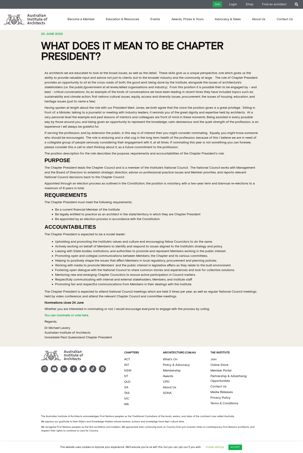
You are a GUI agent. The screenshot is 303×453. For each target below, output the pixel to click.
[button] (296, 4)
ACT (127, 359)
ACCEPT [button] (235, 447)
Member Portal (220, 371)
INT (126, 365)
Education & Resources (122, 19)
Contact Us (285, 19)
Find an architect (274, 4)
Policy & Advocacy (176, 365)
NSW (127, 371)
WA (126, 404)
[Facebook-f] (73, 368)
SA (126, 387)
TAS (127, 393)
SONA (167, 393)
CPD (166, 382)
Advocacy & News (228, 19)
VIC (126, 399)
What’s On (170, 359)
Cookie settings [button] (215, 447)
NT (126, 376)
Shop (249, 4)
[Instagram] (44, 368)
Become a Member (81, 19)
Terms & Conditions (224, 403)
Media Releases (221, 392)
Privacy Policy (220, 398)
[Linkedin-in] (63, 368)
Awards (168, 376)
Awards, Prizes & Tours (187, 19)
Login (233, 4)
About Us (258, 19)
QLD (127, 382)
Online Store (219, 365)
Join (213, 359)
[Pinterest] (102, 368)
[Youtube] (54, 368)
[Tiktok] (92, 368)
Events (155, 19)
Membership (172, 371)
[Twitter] (83, 368)
